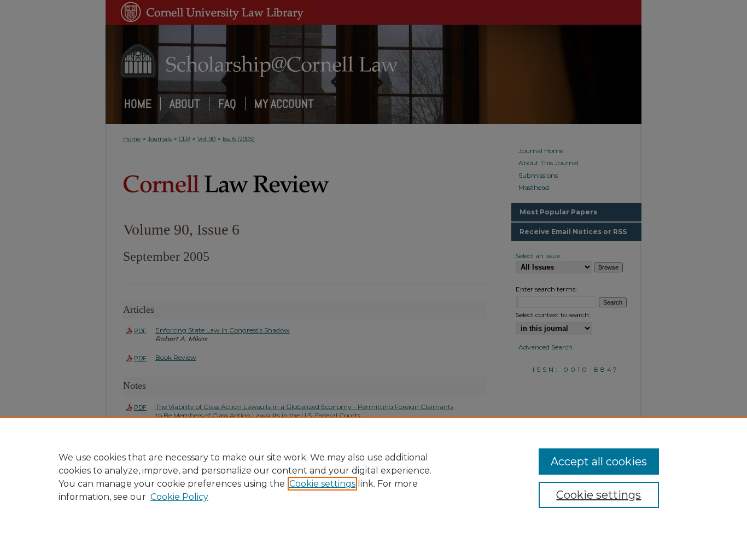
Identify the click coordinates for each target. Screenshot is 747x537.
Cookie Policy (179, 497)
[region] (373, 477)
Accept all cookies (599, 461)
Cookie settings (322, 483)
